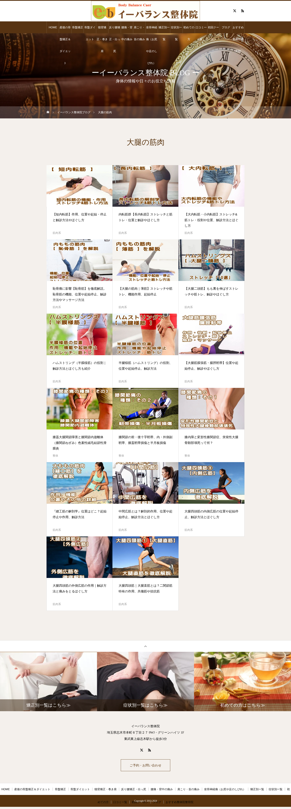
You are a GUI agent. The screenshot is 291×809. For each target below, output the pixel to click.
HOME (53, 27)
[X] (235, 11)
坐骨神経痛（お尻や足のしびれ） (151, 29)
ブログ (226, 27)
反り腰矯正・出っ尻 (114, 29)
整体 (55, 455)
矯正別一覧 (164, 29)
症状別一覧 (176, 29)
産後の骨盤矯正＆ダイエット (65, 29)
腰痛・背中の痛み (126, 29)
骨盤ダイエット (89, 29)
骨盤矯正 (77, 27)
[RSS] (242, 11)
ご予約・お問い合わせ (145, 765)
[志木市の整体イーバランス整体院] (145, 11)
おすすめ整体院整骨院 (238, 29)
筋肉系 (57, 232)
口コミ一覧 (201, 29)
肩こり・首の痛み (139, 29)
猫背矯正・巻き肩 (102, 29)
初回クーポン (213, 29)
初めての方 (188, 29)
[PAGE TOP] (145, 646)
